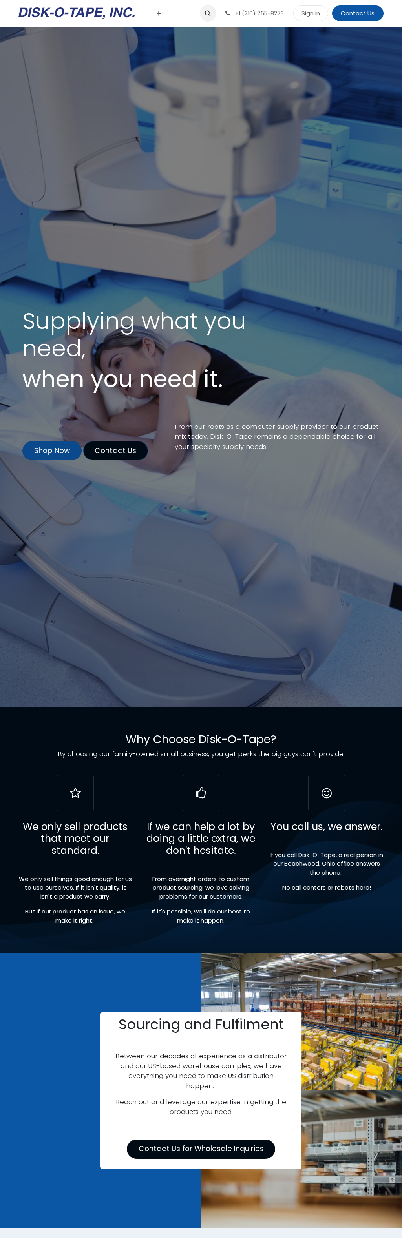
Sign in (311, 13)
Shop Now (52, 450)
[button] (208, 13)
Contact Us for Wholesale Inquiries (201, 1148)
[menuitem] (158, 13)
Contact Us (358, 13)
